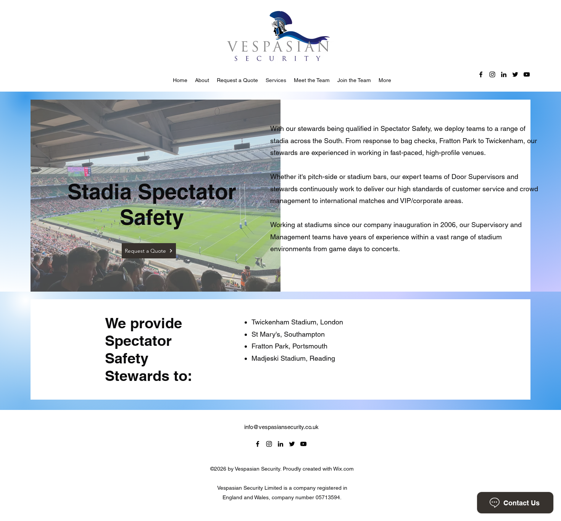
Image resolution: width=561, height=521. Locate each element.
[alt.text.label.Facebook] (481, 74)
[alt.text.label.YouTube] (526, 74)
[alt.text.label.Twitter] (515, 74)
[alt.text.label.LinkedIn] (504, 74)
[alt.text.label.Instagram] (492, 74)
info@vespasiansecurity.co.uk (281, 427)
